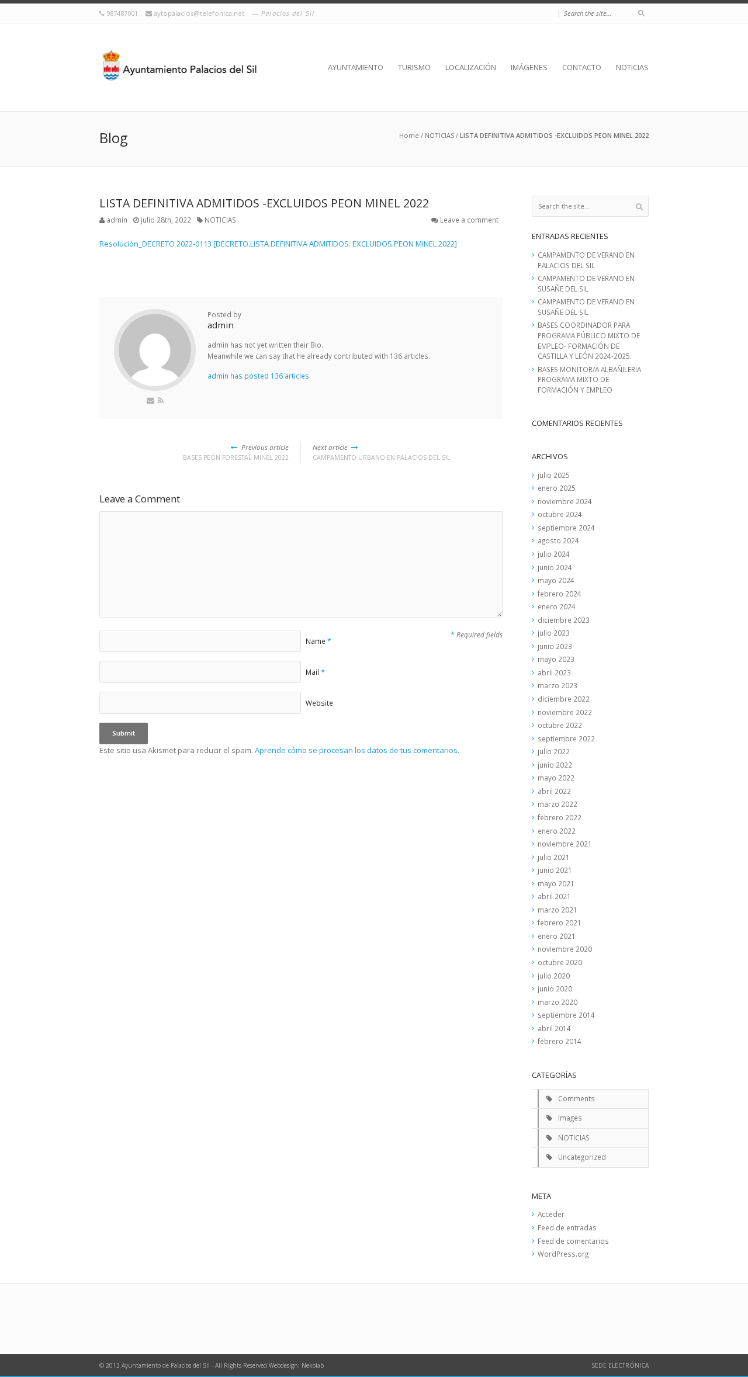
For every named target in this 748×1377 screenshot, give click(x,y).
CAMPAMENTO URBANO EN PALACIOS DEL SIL (382, 452)
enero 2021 (557, 936)
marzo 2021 (557, 909)
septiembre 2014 (566, 1014)
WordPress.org (563, 1253)
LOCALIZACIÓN (470, 67)
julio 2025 (554, 475)
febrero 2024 (559, 593)
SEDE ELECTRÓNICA (620, 1365)
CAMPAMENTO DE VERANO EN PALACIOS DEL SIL (586, 260)
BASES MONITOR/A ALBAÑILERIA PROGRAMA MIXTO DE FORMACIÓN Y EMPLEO (589, 379)
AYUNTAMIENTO (355, 67)
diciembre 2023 (564, 620)
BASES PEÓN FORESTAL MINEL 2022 (236, 452)
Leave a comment (469, 219)
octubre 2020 (560, 962)
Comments (576, 1098)
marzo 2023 (557, 685)
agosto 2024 (558, 540)
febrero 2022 (559, 817)
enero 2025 (557, 487)
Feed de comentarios (573, 1241)
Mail (312, 672)
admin (116, 219)
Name (315, 641)
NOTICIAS (632, 67)
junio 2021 (555, 870)
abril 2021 (554, 896)
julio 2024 (554, 554)
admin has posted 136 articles (258, 375)
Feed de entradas (567, 1227)
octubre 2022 (560, 725)
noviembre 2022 (565, 712)
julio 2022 (554, 751)
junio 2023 (555, 646)
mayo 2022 (556, 777)
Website (319, 702)
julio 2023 (554, 632)
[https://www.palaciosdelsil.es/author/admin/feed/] (161, 400)
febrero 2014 (559, 1041)
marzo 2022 (557, 804)
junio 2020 (555, 988)
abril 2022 (554, 791)
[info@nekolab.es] (150, 400)
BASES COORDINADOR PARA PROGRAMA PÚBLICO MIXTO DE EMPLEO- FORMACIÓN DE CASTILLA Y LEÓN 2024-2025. (589, 340)
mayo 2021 (556, 883)
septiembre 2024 (566, 527)
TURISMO (414, 67)
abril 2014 (554, 1028)
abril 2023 (554, 672)
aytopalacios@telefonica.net (200, 13)
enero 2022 (557, 830)
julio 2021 (554, 857)
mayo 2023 (556, 659)
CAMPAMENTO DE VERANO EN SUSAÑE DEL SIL (586, 283)
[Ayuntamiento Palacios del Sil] (179, 67)
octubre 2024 (560, 514)
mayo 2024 (556, 580)
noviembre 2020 (565, 948)
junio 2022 (555, 764)
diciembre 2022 (564, 698)
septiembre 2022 (566, 738)
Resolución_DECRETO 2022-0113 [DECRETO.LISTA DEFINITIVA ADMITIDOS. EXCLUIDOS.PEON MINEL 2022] (278, 243)
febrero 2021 (559, 922)
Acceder (551, 1214)
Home (409, 135)
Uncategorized (582, 1156)
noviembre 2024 (565, 501)
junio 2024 (555, 567)
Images (570, 1117)
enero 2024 (557, 606)
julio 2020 (554, 975)
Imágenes (529, 67)
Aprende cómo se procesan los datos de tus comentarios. (357, 750)
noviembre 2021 (565, 843)
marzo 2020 (557, 1002)
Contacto (581, 67)
